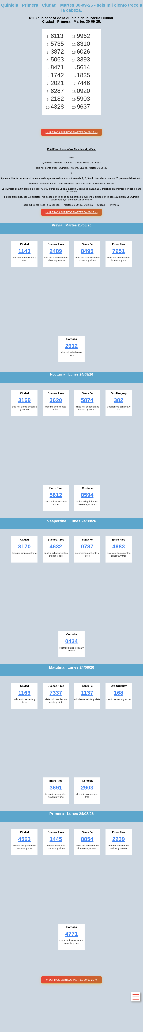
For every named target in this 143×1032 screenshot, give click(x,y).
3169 (24, 400)
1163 (24, 693)
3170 (24, 546)
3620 (56, 400)
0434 (71, 641)
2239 (118, 839)
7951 (118, 251)
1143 (24, 251)
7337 (56, 693)
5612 (56, 495)
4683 (118, 546)
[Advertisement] (71, 300)
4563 (24, 839)
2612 (71, 346)
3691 (56, 787)
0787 (87, 546)
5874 (87, 400)
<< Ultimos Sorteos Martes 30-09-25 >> (71, 132)
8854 (87, 839)
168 (118, 693)
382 (118, 400)
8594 (87, 495)
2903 (87, 787)
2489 (56, 251)
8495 (87, 251)
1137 (87, 693)
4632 (56, 546)
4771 (71, 934)
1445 (56, 839)
